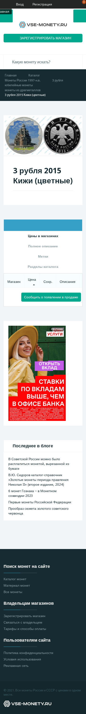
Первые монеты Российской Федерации (39, 502)
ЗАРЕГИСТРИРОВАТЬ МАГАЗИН (45, 38)
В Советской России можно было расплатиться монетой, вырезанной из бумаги (38, 463)
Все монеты (13, 592)
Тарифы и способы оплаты (25, 629)
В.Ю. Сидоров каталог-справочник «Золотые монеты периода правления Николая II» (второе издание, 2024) (38, 479)
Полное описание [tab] (43, 246)
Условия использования (22, 659)
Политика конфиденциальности (28, 653)
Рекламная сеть (16, 666)
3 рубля (57, 80)
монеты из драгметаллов (23, 90)
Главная (10, 75)
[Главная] (3, 4)
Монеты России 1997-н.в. (22, 80)
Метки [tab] (43, 256)
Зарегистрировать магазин (24, 616)
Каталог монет (15, 579)
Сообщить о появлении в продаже (51, 297)
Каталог (34, 75)
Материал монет (17, 585)
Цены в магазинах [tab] (43, 236)
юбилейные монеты (19, 85)
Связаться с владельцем (23, 622)
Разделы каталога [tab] (43, 267)
